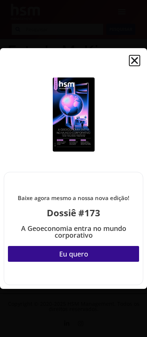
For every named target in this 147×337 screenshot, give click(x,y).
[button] (134, 60)
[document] (73, 168)
